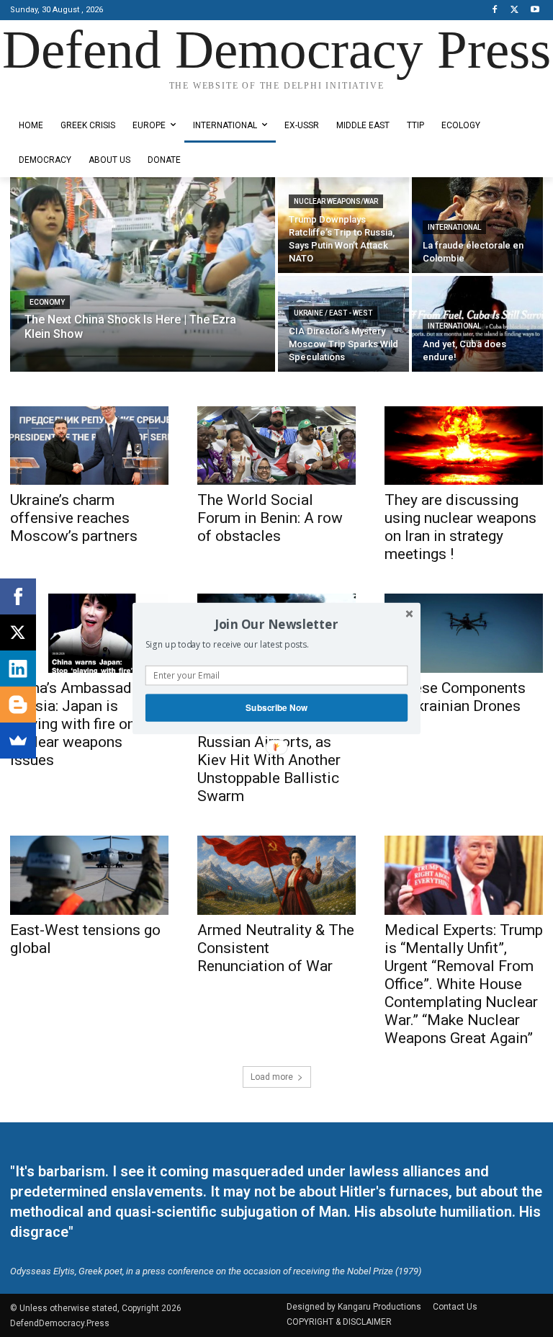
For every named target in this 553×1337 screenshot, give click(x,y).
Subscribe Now (276, 708)
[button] (276, 623)
